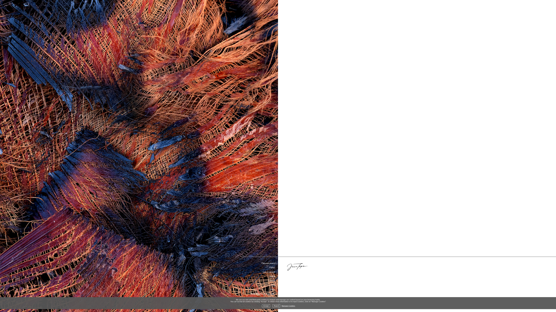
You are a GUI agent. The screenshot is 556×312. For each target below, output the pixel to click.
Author (272, 276)
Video (272, 289)
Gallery (272, 267)
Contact (272, 281)
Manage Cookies (288, 306)
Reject (276, 306)
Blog (273, 285)
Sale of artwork (269, 272)
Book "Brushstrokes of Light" (263, 294)
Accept (266, 306)
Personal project (268, 263)
